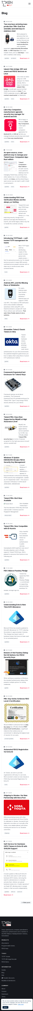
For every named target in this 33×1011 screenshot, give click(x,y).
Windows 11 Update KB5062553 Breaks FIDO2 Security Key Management (14, 460)
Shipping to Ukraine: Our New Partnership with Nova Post (15, 796)
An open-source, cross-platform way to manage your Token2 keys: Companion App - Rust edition (16, 155)
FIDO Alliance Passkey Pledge (16, 571)
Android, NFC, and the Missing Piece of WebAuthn (16, 284)
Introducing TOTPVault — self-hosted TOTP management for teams (16, 240)
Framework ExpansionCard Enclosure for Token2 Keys (15, 373)
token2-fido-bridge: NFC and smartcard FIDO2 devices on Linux (15, 71)
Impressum (5, 994)
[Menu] (29, 4)
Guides (4, 970)
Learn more (21, 1004)
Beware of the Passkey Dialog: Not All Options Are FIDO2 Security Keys (16, 655)
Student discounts (9, 978)
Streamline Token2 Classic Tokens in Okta (14, 330)
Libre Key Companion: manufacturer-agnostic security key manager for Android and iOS (14, 113)
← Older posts (26, 902)
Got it (5, 1007)
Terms (3, 996)
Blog (3, 972)
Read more (24, 58)
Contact (4, 991)
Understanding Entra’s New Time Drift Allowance (15, 606)
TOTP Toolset (6, 956)
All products (5, 943)
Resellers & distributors (8, 980)
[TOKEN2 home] (7, 3)
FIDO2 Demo (5, 962)
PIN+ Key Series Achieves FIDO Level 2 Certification (16, 700)
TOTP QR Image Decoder (9, 959)
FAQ (3, 975)
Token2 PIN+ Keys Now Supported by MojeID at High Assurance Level (15, 419)
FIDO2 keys (5, 948)
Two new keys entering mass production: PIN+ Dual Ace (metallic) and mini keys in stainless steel (15, 27)
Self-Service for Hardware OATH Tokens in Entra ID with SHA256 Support (15, 846)
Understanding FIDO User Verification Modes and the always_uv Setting (15, 199)
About (3, 988)
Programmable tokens (8, 945)
